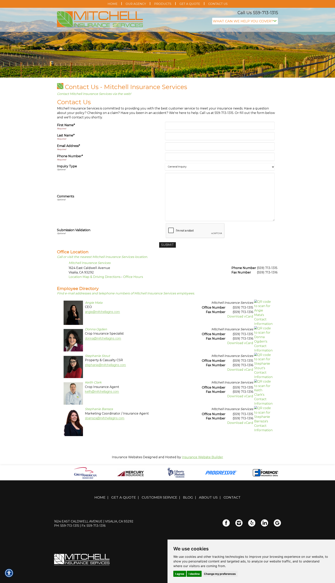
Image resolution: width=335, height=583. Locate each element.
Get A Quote (123, 497)
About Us (208, 497)
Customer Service (159, 497)
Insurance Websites (127, 457)
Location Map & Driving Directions (94, 277)
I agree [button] (179, 573)
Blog (188, 497)
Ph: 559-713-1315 (66, 525)
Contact (232, 497)
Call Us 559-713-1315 (257, 12)
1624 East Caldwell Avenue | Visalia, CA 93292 (93, 521)
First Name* (66, 125)
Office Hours (133, 277)
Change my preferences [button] (220, 573)
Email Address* (68, 146)
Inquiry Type (67, 166)
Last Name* (66, 135)
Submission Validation (73, 230)
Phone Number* (70, 156)
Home (99, 497)
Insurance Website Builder (202, 457)
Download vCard (240, 316)
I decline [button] (194, 573)
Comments (65, 196)
